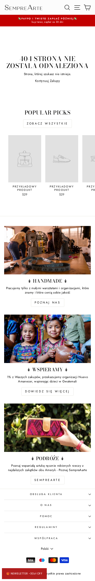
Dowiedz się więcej (47, 391)
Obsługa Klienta (46, 494)
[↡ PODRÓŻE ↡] (47, 427)
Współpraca (46, 538)
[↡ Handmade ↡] (47, 250)
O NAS (46, 505)
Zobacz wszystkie (47, 123)
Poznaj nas (48, 302)
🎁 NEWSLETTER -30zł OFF (24, 573)
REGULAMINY (46, 527)
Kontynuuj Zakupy (47, 80)
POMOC (46, 516)
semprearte (47, 480)
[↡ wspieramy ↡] (47, 339)
